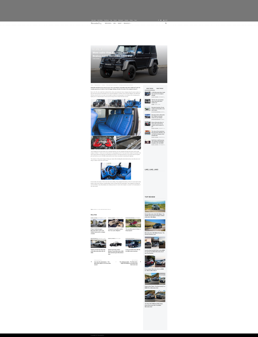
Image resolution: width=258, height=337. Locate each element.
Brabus (95, 209)
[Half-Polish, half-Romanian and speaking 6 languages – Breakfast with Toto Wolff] (147, 141)
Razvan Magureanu (130, 217)
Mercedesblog (94, 238)
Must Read (160, 88)
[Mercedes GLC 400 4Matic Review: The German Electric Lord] (155, 225)
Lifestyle (126, 20)
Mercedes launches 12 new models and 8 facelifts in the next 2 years (158, 109)
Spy (111, 20)
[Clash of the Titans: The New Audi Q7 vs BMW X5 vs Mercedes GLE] (155, 278)
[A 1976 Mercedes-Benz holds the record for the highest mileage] (147, 93)
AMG (114, 23)
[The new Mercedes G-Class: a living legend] (133, 223)
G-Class (98, 209)
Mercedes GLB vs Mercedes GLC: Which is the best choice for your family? (158, 116)
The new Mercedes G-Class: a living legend (133, 230)
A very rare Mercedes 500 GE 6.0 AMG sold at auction (133, 250)
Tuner (135, 20)
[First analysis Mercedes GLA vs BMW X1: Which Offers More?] (155, 261)
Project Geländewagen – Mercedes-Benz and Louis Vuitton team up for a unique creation (98, 231)
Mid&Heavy (127, 23)
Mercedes (108, 23)
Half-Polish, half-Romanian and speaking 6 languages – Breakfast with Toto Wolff (158, 142)
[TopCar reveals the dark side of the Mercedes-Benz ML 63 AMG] (98, 244)
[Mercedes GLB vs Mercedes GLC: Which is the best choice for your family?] (147, 116)
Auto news (93, 20)
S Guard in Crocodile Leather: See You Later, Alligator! (115, 230)
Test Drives (106, 20)
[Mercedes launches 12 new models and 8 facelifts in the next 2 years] (147, 108)
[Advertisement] (129, 9)
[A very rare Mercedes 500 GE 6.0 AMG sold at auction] (133, 244)
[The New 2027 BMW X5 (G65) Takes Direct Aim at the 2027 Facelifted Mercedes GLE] (155, 296)
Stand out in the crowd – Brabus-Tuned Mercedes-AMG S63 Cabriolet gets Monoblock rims (115, 252)
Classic (115, 20)
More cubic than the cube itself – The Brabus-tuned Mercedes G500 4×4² (119, 85)
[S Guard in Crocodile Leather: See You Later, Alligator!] (116, 223)
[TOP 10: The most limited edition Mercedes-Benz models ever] (147, 101)
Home (92, 85)
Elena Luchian (96, 58)
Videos (131, 20)
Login (166, 20)
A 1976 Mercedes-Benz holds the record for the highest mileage (158, 94)
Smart (120, 23)
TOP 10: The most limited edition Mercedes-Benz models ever (157, 101)
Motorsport (120, 20)
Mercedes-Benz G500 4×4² (106, 209)
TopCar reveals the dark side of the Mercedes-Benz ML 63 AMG (98, 251)
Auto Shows (99, 20)
